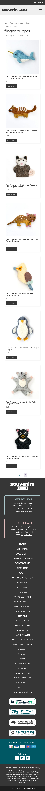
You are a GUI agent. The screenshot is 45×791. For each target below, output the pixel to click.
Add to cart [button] (11, 86)
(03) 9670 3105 (26, 511)
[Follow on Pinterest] (28, 758)
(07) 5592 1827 (26, 535)
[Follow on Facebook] (17, 758)
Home (7, 23)
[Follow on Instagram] (22, 758)
